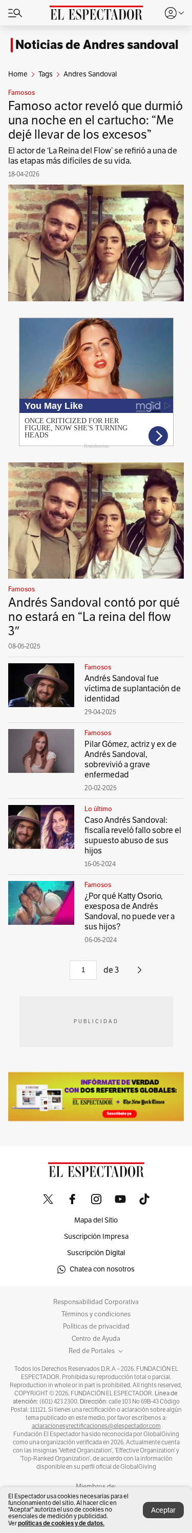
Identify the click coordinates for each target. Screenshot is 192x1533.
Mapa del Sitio (96, 1220)
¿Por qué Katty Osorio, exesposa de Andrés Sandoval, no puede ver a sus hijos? (129, 911)
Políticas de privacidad (96, 1326)
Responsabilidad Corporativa (96, 1302)
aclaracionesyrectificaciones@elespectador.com (96, 1426)
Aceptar (163, 1510)
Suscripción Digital (96, 1253)
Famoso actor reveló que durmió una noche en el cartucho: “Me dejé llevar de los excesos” (95, 120)
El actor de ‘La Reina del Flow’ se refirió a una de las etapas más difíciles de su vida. (92, 156)
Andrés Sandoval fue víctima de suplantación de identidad (132, 688)
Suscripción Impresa (96, 1236)
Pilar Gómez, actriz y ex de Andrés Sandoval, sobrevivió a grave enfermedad (130, 759)
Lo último (98, 809)
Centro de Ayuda (96, 1338)
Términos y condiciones (96, 1314)
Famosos (21, 93)
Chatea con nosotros (102, 1269)
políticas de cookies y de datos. (61, 1523)
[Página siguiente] (139, 974)
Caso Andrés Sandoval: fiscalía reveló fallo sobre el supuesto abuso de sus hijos (132, 835)
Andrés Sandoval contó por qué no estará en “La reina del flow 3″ (94, 617)
